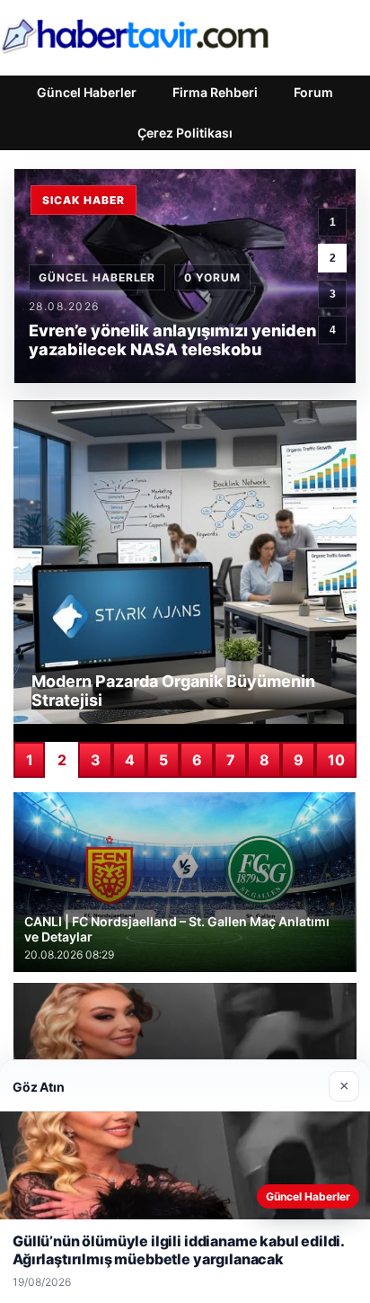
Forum (313, 92)
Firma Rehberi (215, 92)
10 (336, 760)
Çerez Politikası (185, 132)
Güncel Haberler (87, 92)
